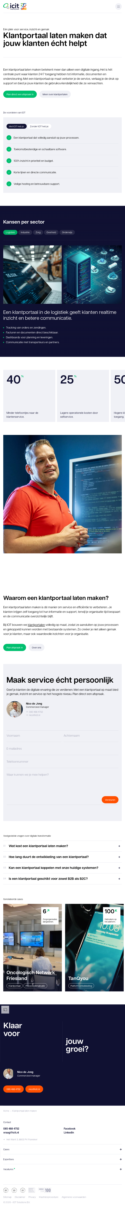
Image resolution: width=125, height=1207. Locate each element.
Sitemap (7, 1196)
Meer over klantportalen (55, 94)
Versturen (110, 799)
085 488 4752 (36, 711)
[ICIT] (11, 6)
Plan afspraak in (15, 647)
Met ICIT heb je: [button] (16, 126)
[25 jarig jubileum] (23, 6)
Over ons (36, 647)
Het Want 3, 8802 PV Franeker (22, 1139)
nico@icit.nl (34, 714)
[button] (118, 6)
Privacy (32, 1196)
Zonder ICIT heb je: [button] (39, 126)
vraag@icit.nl (11, 1132)
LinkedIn (69, 1132)
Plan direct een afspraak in (20, 94)
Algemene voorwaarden (74, 1196)
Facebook (70, 1128)
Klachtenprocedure (48, 1196)
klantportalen (36, 624)
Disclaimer (20, 1196)
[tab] (10, 232)
